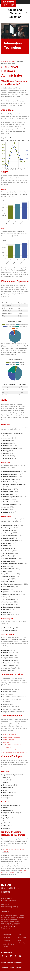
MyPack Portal (22, 937)
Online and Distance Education (15, 13)
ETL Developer (7, 747)
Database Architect (8, 739)
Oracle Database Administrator (12, 745)
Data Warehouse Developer (10, 750)
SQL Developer (7, 742)
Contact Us (7, 937)
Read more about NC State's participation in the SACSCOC (10, 926)
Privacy (20, 934)
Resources (18, 967)
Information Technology (8, 61)
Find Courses (7, 941)
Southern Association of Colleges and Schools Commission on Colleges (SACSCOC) (12, 919)
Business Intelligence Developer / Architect (15, 752)
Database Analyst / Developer (11, 737)
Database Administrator (9, 734)
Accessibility (7, 934)
